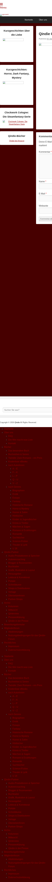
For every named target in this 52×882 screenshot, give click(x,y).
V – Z (15, 483)
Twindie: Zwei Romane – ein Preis (25, 458)
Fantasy (16, 501)
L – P (14, 476)
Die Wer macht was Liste (20, 440)
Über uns (43, 20)
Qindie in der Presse (18, 621)
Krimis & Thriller (20, 523)
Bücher (7, 447)
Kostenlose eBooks (17, 461)
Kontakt (12, 443)
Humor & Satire (20, 512)
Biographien (18, 490)
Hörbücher (17, 516)
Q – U (15, 479)
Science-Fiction (20, 541)
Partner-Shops (15, 599)
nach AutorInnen (16, 465)
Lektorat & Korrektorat (19, 577)
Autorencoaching (16, 559)
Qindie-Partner (11, 552)
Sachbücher (18, 537)
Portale (11, 581)
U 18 (14, 548)
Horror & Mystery (20, 508)
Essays (16, 498)
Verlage (12, 592)
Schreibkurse (14, 584)
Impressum (13, 646)
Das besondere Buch (18, 450)
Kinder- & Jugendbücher (24, 519)
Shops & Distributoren (19, 588)
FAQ (10, 436)
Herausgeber (14, 574)
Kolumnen (13, 606)
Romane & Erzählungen (24, 530)
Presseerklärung (16, 617)
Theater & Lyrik (19, 545)
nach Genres (14, 487)
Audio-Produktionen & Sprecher (24, 556)
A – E (15, 468)
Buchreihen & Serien (18, 454)
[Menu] (1, 4)
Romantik (17, 534)
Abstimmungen (15, 632)
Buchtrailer (13, 566)
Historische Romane (22, 505)
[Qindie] (26, 15)
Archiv (7, 603)
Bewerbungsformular (14, 624)
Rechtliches (10, 642)
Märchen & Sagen (21, 526)
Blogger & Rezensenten (20, 563)
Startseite (29, 20)
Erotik (15, 494)
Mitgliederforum (11, 628)
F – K (15, 472)
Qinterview (13, 613)
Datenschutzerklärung (19, 650)
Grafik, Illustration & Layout (21, 570)
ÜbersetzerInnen (16, 595)
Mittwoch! (13, 610)
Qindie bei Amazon (16, 141)
